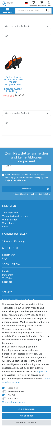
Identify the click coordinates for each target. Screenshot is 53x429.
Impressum (42, 372)
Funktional (13, 398)
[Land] (26, 3)
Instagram (7, 275)
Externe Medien (16, 391)
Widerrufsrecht (10, 220)
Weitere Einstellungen (14, 402)
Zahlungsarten (10, 213)
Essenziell (13, 388)
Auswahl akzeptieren (26, 423)
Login (5, 258)
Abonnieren (25, 189)
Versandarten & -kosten (15, 216)
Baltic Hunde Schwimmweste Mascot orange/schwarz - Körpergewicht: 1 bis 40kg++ (13, 84)
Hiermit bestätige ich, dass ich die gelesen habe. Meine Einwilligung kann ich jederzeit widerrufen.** (26, 177)
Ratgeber (7, 282)
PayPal (11, 395)
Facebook (7, 271)
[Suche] (47, 10)
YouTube (7, 278)
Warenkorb (8, 223)
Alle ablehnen (26, 416)
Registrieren (8, 255)
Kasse (5, 227)
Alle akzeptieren (26, 409)
